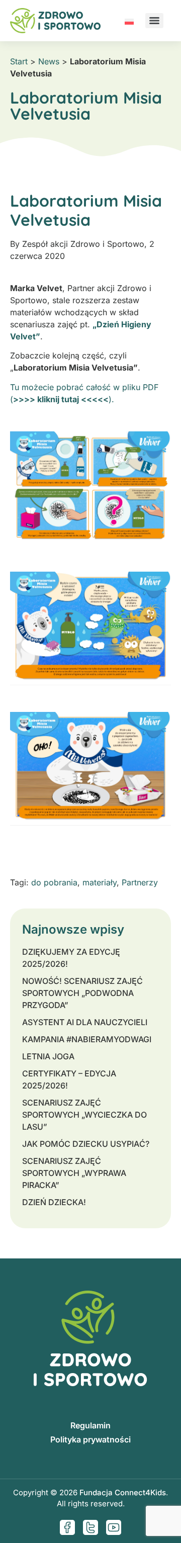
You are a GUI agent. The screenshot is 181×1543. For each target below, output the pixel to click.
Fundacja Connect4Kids (122, 1492)
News (48, 61)
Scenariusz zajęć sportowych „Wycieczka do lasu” (84, 1115)
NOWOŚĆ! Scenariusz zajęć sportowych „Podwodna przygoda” (82, 993)
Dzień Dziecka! (54, 1202)
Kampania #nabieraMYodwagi (86, 1039)
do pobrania (54, 882)
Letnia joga (48, 1056)
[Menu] (154, 20)
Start (19, 61)
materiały (99, 882)
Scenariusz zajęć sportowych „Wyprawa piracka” (74, 1173)
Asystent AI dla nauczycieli (84, 1022)
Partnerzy (140, 882)
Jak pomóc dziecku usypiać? (85, 1144)
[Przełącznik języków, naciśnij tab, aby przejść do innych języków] (129, 20)
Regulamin (90, 1425)
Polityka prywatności (90, 1439)
